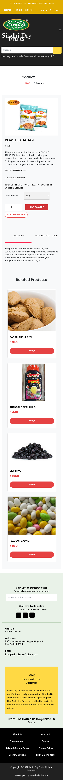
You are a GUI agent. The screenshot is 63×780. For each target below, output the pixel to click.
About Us (17, 734)
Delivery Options (17, 755)
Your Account (17, 741)
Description (19, 235)
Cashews (28, 56)
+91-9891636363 (31, 3)
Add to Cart (37, 207)
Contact (45, 734)
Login (19, 10)
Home (26, 83)
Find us (45, 741)
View (32, 350)
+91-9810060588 (46, 3)
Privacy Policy (46, 748)
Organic (49, 56)
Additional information (46, 235)
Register (29, 10)
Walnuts (38, 56)
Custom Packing (16, 214)
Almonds (18, 56)
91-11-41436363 (13, 631)
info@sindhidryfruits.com (21, 654)
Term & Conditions (46, 755)
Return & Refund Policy (17, 748)
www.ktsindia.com (39, 775)
